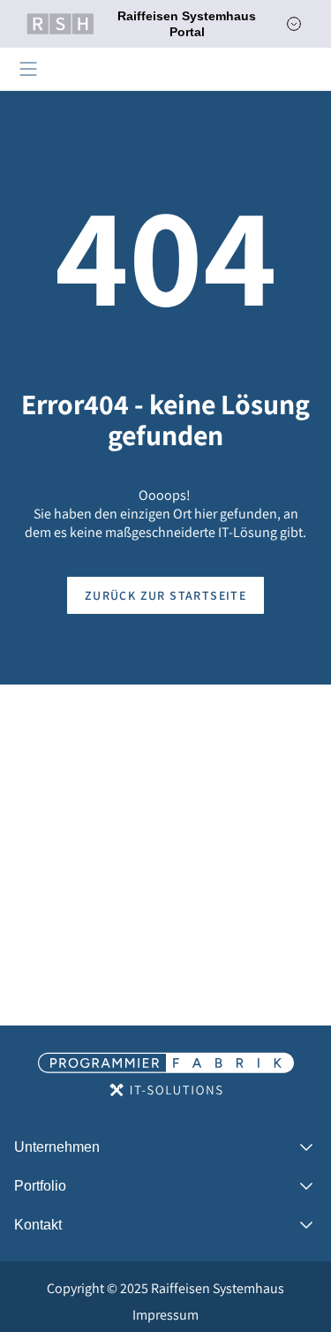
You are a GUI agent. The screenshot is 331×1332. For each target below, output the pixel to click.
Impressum (165, 1315)
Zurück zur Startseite (165, 595)
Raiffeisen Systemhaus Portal (186, 24)
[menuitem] (165, 1288)
